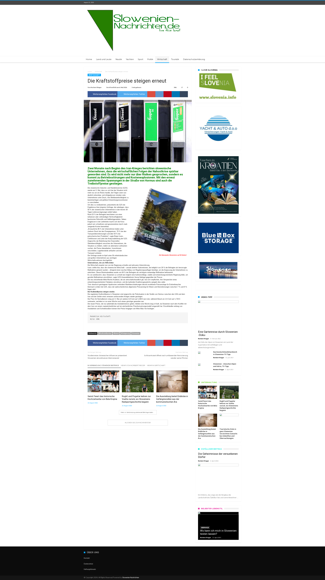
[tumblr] (184, 94)
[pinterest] (168, 94)
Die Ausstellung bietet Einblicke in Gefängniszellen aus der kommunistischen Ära (172, 399)
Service (205, 527)
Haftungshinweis (90, 569)
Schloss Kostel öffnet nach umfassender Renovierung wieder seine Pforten (166, 355)
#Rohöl (116, 333)
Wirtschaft (98, 71)
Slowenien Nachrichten (130, 577)
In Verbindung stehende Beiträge (103, 365)
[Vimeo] (239, 2)
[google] (151, 94)
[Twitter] (225, 2)
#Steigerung (125, 333)
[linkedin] (176, 94)
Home (90, 71)
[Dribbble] (234, 2)
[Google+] (230, 2)
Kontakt (87, 558)
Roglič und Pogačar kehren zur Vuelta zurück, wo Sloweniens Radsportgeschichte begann (136, 399)
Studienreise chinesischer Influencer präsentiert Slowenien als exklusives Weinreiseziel (107, 355)
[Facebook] (220, 2)
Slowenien (136, 333)
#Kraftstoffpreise (105, 333)
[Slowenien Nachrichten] (134, 8)
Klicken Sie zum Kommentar (138, 423)
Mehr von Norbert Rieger (133, 365)
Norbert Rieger (96, 87)
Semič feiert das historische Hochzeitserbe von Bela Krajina (102, 397)
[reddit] (159, 94)
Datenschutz (88, 564)
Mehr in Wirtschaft (156, 365)
